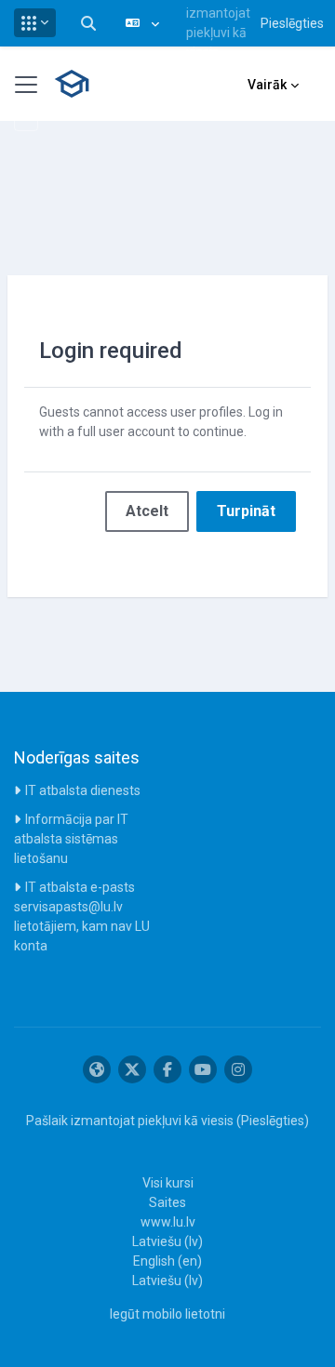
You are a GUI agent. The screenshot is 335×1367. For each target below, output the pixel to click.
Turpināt (246, 511)
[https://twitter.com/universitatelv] (132, 1069)
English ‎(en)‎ (167, 1261)
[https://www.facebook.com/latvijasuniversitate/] (167, 1069)
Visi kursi (168, 1182)
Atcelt (147, 511)
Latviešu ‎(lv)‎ (167, 1241)
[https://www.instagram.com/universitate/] (238, 1069)
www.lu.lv (168, 1221)
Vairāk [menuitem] (267, 84)
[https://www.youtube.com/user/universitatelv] (203, 1069)
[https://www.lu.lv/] (97, 1069)
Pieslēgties (292, 23)
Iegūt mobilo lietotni (167, 1314)
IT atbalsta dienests (83, 790)
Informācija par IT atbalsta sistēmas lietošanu (71, 839)
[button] (35, 22)
